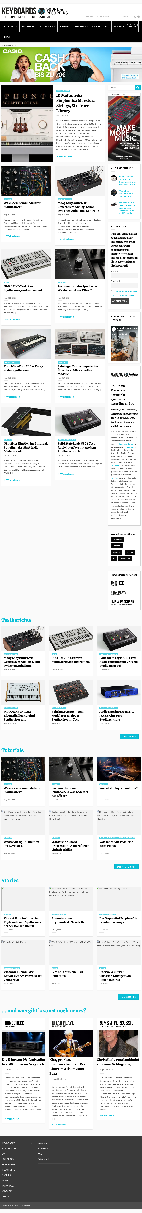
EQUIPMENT (65, 26)
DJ (40, 26)
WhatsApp (135, 16)
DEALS (7, 37)
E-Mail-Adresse (117, 281)
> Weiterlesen (65, 156)
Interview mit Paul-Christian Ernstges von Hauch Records (115, 976)
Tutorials (114, 478)
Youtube (116, 552)
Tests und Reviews (127, 444)
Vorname (115, 271)
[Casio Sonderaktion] (71, 64)
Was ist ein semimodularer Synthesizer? (22, 205)
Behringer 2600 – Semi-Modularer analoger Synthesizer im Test (69, 715)
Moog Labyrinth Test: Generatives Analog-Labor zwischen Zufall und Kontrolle (78, 207)
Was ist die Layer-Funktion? (118, 788)
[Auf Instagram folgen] (131, 25)
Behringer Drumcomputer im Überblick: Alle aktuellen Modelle (78, 370)
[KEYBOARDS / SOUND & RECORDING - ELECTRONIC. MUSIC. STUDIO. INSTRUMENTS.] (35, 12)
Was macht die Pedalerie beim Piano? (116, 844)
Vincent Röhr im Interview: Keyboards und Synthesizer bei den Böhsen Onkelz (22, 922)
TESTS (5, 1180)
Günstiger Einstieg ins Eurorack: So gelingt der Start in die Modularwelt (26, 447)
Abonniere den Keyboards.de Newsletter (69, 920)
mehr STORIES (128, 997)
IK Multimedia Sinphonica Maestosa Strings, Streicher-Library (76, 103)
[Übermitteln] (138, 87)
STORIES (6, 1175)
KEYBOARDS (9, 26)
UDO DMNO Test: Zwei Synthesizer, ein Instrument (23, 288)
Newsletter (92, 17)
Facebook (117, 546)
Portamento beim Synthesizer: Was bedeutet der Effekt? (79, 288)
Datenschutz (124, 17)
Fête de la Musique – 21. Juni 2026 (68, 974)
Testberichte (16, 620)
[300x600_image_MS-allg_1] (124, 128)
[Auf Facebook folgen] (127, 25)
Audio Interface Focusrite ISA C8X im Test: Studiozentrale (116, 715)
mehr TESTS (129, 736)
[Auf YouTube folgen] (138, 25)
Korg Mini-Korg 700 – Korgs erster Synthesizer (23, 368)
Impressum (105, 17)
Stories (130, 447)
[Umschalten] (31, 1143)
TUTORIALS (8, 1185)
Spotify (139, 16)
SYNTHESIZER (28, 26)
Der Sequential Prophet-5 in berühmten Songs (118, 920)
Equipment (115, 465)
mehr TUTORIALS (126, 866)
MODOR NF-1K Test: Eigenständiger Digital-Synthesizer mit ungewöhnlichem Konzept (22, 717)
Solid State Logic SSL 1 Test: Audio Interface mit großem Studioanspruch (77, 447)
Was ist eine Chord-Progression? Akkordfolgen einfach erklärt (70, 846)
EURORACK (50, 26)
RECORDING (8, 1169)
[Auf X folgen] (134, 25)
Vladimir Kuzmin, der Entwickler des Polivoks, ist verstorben (23, 976)
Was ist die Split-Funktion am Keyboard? (21, 844)
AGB (114, 17)
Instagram (117, 539)
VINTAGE (7, 1191)
